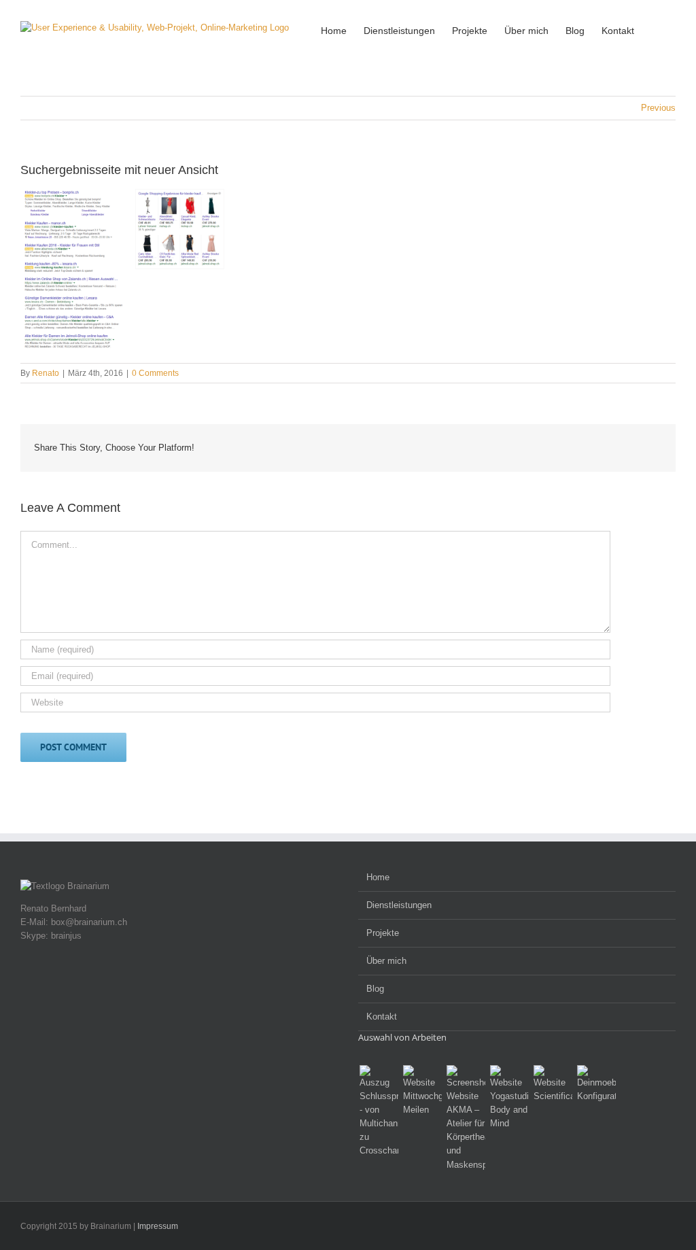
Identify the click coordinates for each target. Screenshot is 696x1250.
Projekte (382, 933)
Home (377, 877)
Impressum (157, 1226)
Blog (375, 989)
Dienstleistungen (399, 905)
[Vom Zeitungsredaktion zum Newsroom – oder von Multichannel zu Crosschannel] (378, 1111)
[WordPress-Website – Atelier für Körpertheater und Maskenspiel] (465, 1118)
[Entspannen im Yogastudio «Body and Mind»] (509, 1097)
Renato (45, 373)
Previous (658, 108)
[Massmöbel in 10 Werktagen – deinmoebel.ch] (596, 1084)
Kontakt (381, 1016)
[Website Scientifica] (552, 1084)
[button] (655, 29)
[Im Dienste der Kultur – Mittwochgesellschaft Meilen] (422, 1091)
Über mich (386, 961)
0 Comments (155, 373)
